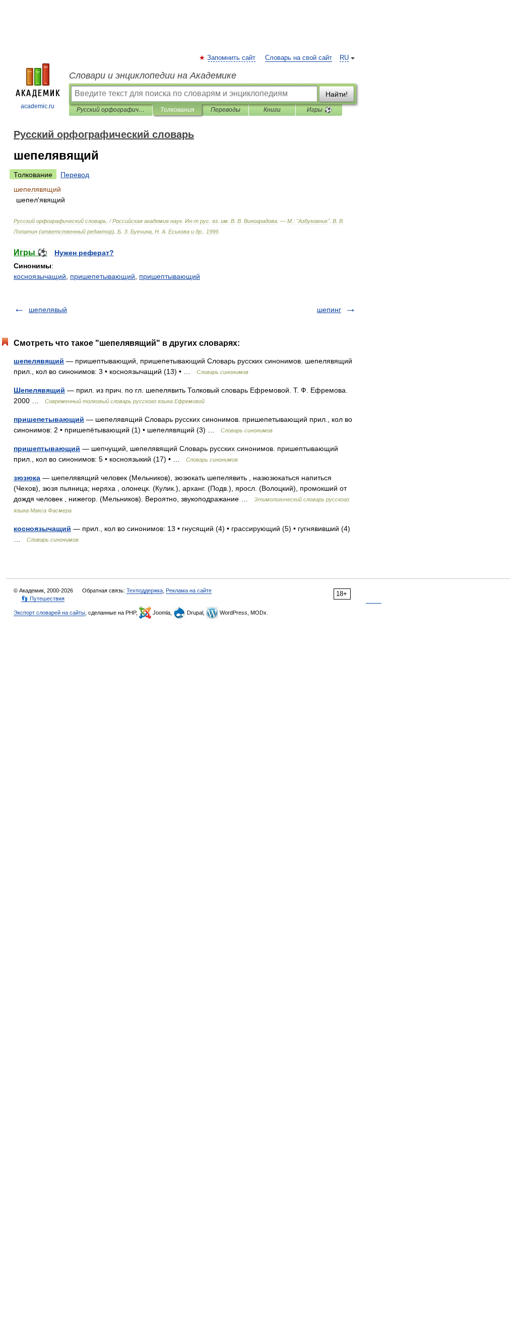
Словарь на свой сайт (298, 57)
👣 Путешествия (42, 598)
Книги (272, 109)
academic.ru (37, 106)
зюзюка (27, 478)
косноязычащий (40, 276)
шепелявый (48, 310)
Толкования (177, 109)
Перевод (74, 175)
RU (344, 57)
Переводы (225, 109)
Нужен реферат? (84, 253)
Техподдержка (144, 590)
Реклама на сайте (189, 590)
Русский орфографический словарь (111, 109)
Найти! (337, 94)
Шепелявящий (39, 390)
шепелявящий (39, 361)
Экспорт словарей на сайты (49, 613)
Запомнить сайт (231, 57)
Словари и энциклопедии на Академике (152, 75)
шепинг (329, 310)
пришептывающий (169, 276)
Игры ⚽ (319, 109)
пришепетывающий (102, 276)
